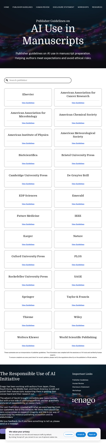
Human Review (42, 7)
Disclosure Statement (63, 7)
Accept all (80, 434)
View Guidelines (28, 103)
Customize (69, 434)
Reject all (92, 434)
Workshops (83, 7)
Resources (97, 7)
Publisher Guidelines (23, 7)
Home (6, 7)
